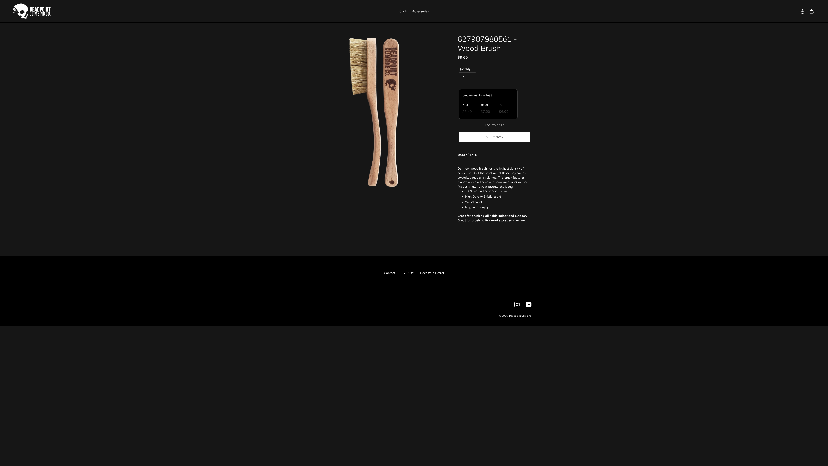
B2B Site (407, 273)
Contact (389, 273)
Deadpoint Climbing (520, 315)
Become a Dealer (432, 273)
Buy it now (494, 137)
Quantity (464, 69)
